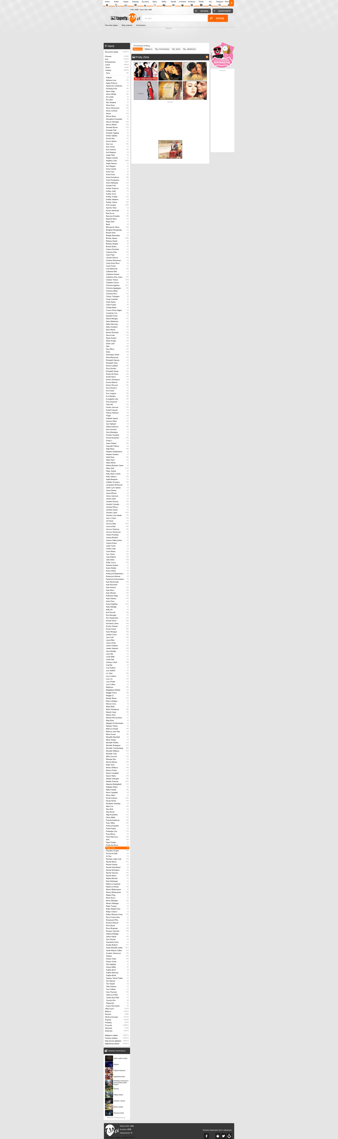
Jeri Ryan (117, 521)
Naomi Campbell (117, 773)
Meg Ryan (117, 720)
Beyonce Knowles (117, 216)
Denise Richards (117, 332)
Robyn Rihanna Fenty (117, 914)
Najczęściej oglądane (117, 1041)
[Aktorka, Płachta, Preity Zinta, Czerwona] (145, 82)
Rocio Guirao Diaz (117, 917)
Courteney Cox (117, 313)
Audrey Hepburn (117, 199)
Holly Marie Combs (117, 474)
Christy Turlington (117, 296)
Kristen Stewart (117, 626)
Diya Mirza (117, 349)
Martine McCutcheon (117, 718)
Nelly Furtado (117, 790)
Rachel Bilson (117, 862)
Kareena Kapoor (117, 565)
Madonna (117, 687)
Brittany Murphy (117, 244)
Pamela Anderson (117, 820)
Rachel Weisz (117, 876)
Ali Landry (117, 97)
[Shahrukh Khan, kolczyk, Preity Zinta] (195, 82)
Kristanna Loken (117, 623)
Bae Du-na (117, 213)
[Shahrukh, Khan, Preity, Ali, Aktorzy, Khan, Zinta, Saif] (145, 63)
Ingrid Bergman (117, 479)
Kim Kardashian (117, 618)
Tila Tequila (117, 984)
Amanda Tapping (117, 133)
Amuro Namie (117, 141)
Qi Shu (117, 856)
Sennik (173, 2)
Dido (117, 346)
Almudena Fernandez (117, 119)
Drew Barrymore (117, 357)
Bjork (117, 224)
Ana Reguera (117, 152)
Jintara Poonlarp (117, 535)
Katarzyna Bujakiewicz (117, 574)
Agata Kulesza (117, 83)
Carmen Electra (117, 258)
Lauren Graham (117, 646)
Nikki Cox (117, 806)
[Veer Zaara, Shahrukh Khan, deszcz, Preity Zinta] (195, 63)
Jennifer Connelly (117, 504)
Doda (117, 352)
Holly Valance (117, 477)
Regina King (117, 895)
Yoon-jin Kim (117, 1000)
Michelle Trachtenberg (117, 748)
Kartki (116, 2)
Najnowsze (137, 49)
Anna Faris (117, 172)
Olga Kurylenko (117, 815)
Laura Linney (117, 643)
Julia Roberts (117, 557)
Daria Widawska (117, 321)
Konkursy (191, 2)
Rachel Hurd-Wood (117, 867)
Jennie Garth (117, 499)
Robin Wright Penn (117, 909)
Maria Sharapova (117, 709)
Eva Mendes (117, 396)
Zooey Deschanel (117, 1006)
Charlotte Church (117, 283)
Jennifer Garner (117, 510)
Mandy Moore (117, 698)
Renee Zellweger (117, 903)
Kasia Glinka (117, 571)
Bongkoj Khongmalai (117, 230)
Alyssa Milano (117, 125)
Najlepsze (148, 49)
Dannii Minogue (117, 319)
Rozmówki (229, 2)
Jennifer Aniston (117, 502)
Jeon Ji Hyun (117, 518)
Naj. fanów (176, 49)
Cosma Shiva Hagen (117, 310)
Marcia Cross (117, 704)
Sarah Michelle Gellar (117, 948)
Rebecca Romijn (117, 887)
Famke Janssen (117, 407)
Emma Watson (117, 382)
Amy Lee (117, 144)
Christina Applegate (117, 288)
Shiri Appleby (117, 964)
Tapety (125, 2)
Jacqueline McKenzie (117, 485)
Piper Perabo (117, 842)
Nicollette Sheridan (117, 804)
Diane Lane (117, 344)
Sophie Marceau (117, 973)
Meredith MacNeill (117, 737)
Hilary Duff (117, 468)
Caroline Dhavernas (117, 260)
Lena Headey (117, 651)
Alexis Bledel (117, 94)
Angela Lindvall (117, 158)
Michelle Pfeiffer (117, 743)
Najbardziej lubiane (117, 1044)
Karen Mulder (117, 568)
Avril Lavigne (117, 205)
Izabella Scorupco (117, 482)
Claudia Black (117, 308)
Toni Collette (117, 989)
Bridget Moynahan (117, 235)
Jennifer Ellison (117, 507)
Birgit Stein (117, 222)
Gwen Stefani (117, 443)
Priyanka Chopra (117, 851)
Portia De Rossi (117, 845)
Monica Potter (117, 770)
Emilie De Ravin (117, 374)
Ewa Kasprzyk (117, 402)
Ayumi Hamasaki (117, 211)
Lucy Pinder (117, 682)
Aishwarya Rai (117, 89)
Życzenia (145, 2)
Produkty (117, 1023)
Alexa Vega (117, 91)
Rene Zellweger (117, 901)
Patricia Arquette (117, 826)
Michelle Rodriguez (117, 745)
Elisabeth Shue (117, 363)
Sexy (117, 73)
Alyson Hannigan (117, 122)
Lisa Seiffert (117, 671)
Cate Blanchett (117, 269)
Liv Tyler (117, 673)
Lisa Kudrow (117, 668)
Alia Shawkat (117, 102)
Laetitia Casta (117, 635)
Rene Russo (117, 898)
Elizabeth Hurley (117, 371)
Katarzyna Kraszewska (117, 579)
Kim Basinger (117, 615)
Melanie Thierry (117, 726)
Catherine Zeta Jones (117, 277)
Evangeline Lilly (117, 399)
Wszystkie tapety (117, 52)
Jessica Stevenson (117, 532)
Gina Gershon (117, 429)
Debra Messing (117, 324)
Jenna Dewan (117, 490)
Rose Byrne (117, 926)
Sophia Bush (117, 970)
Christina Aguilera (117, 285)
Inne (117, 59)
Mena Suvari (117, 734)
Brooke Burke (117, 247)
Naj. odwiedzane (189, 49)
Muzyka (117, 1014)
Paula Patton (117, 829)
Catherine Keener (117, 274)
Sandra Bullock (117, 945)
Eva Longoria (117, 393)
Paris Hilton (117, 823)
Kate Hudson (117, 587)
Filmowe (117, 56)
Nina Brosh (117, 812)
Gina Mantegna (117, 432)
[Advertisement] (169, 35)
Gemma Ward (117, 421)
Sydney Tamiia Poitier (117, 978)
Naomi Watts (117, 776)
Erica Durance (117, 388)
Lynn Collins (117, 684)
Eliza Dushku (117, 369)
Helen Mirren (117, 463)
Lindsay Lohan (117, 662)
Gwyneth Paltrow (117, 446)
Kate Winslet (117, 593)
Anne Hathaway (117, 183)
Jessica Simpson (117, 529)
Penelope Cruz (117, 831)
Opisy (154, 2)
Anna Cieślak (117, 169)
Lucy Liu (117, 679)
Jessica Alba (117, 524)
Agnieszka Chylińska (117, 86)
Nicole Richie (117, 801)
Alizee (117, 114)
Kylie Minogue (117, 632)
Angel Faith (117, 155)
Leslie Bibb (117, 657)
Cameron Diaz (117, 252)
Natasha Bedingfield (117, 784)
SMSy (164, 2)
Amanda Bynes (117, 127)
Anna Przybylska (117, 180)
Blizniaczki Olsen (117, 227)
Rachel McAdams (117, 870)
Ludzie (117, 65)
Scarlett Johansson (117, 953)
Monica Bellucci (117, 768)
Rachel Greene (117, 865)
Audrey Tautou (117, 202)
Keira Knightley (117, 604)
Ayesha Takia (117, 208)
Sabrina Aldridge (117, 934)
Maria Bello (117, 707)
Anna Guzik (117, 175)
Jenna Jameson (117, 496)
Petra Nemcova (117, 837)
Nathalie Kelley (117, 787)
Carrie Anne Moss (117, 263)
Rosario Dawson (117, 923)
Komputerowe (117, 62)
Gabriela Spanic (117, 418)
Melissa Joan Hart (117, 732)
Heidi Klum (117, 457)
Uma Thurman (117, 992)
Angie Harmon (117, 163)
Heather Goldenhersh (117, 452)
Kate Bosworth (117, 585)
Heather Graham (117, 454)
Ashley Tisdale (117, 197)
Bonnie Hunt (117, 233)
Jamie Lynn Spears (117, 488)
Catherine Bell (117, 272)
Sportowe (117, 1028)
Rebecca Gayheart (117, 884)
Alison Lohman (117, 111)
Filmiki (201, 2)
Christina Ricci (117, 294)
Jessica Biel (117, 526)
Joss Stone (117, 554)
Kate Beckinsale (117, 582)
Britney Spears (117, 238)
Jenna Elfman (117, 493)
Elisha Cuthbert (117, 366)
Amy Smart (117, 147)
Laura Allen (117, 640)
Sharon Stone (117, 962)
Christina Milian (117, 291)
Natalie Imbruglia (117, 779)
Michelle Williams (117, 751)
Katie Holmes (117, 599)
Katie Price (117, 601)
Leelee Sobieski (117, 648)
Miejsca (117, 1011)
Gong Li (117, 441)
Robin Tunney (117, 906)
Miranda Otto (117, 759)
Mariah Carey (117, 712)
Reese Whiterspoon (117, 890)
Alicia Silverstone (117, 108)
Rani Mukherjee (117, 881)
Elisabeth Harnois (117, 360)
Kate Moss (117, 590)
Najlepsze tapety (117, 1035)
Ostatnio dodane (117, 1038)
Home (107, 2)
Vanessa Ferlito (117, 995)
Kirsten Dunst (117, 621)
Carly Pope (117, 255)
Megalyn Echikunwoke (117, 723)
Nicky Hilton (117, 795)
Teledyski (219, 2)
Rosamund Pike (117, 920)
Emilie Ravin (117, 377)
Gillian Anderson (117, 427)
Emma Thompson (117, 380)
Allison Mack (117, 116)
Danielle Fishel (117, 316)
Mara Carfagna (117, 701)
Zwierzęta (117, 1031)
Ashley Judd (117, 191)
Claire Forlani (117, 305)
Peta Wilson (117, 834)
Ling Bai (117, 665)
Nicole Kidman (117, 798)
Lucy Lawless (117, 676)
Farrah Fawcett (117, 410)
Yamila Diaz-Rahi (117, 998)
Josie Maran (117, 551)
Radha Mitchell (117, 878)
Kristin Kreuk (117, 629)
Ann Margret (117, 166)
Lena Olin (117, 654)
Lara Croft (117, 637)
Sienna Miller (117, 967)
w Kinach (182, 2)
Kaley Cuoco (117, 562)
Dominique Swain (117, 355)
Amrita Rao (117, 138)
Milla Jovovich (117, 756)
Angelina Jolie (117, 161)
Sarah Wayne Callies (117, 950)
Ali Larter (117, 100)
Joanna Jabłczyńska (117, 540)
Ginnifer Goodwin (117, 435)
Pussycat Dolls (117, 853)
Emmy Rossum (117, 385)
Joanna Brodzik (117, 538)
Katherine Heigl (117, 596)
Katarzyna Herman (117, 576)
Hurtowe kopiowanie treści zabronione (217, 1130)
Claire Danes (117, 302)
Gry (210, 2)
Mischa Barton (117, 762)
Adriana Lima (117, 80)
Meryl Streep (117, 740)
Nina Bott (117, 809)
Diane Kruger (117, 341)
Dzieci (117, 67)
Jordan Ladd (117, 549)
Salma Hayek (117, 937)
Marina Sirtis (117, 715)
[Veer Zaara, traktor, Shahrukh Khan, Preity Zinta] (170, 141)
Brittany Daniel (117, 241)
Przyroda (117, 1025)
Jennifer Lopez (117, 513)
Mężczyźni (117, 1009)
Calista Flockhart (117, 249)
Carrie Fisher (117, 266)
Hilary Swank (117, 471)
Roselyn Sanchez (117, 931)
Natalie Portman (117, 781)
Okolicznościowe (117, 1017)
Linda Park (117, 659)
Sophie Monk (117, 975)
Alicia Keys (117, 105)
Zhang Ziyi (117, 1003)
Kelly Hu (117, 610)
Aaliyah (117, 78)
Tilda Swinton (117, 987)
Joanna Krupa (117, 543)
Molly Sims (117, 765)
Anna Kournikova (117, 177)
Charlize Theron (117, 280)
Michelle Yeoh (117, 754)
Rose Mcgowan (117, 928)
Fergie (117, 416)
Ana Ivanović (117, 150)
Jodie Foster (117, 546)
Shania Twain (117, 959)
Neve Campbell (117, 793)
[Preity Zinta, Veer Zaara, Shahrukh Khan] (170, 63)
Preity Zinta (117, 848)
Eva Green (117, 391)
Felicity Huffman (117, 413)
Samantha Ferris (117, 942)
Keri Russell (117, 612)
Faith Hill (117, 405)
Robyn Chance (117, 912)
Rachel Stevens (117, 873)
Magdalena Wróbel (117, 690)
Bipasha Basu (117, 219)
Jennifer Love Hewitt (117, 515)
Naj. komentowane (162, 49)
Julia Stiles (117, 560)
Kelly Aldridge (117, 607)
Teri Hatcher (117, 981)
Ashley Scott (117, 194)
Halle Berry (117, 449)
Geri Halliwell (117, 424)
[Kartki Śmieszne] (222, 67)
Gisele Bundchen (117, 438)
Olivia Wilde (117, 817)
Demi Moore (117, 330)
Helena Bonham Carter (117, 466)
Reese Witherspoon (117, 892)
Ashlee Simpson (117, 188)
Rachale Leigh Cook (117, 859)
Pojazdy (117, 1020)
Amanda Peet (117, 130)
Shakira (117, 956)
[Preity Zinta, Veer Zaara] (170, 82)
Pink (117, 840)
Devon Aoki (117, 335)
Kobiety (117, 70)
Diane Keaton (117, 338)
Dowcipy (135, 2)
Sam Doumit (117, 939)
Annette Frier (117, 186)
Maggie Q (117, 696)
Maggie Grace (117, 693)
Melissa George (117, 729)
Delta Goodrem (117, 327)
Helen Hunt (117, 460)
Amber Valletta (117, 136)
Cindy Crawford (117, 299)
